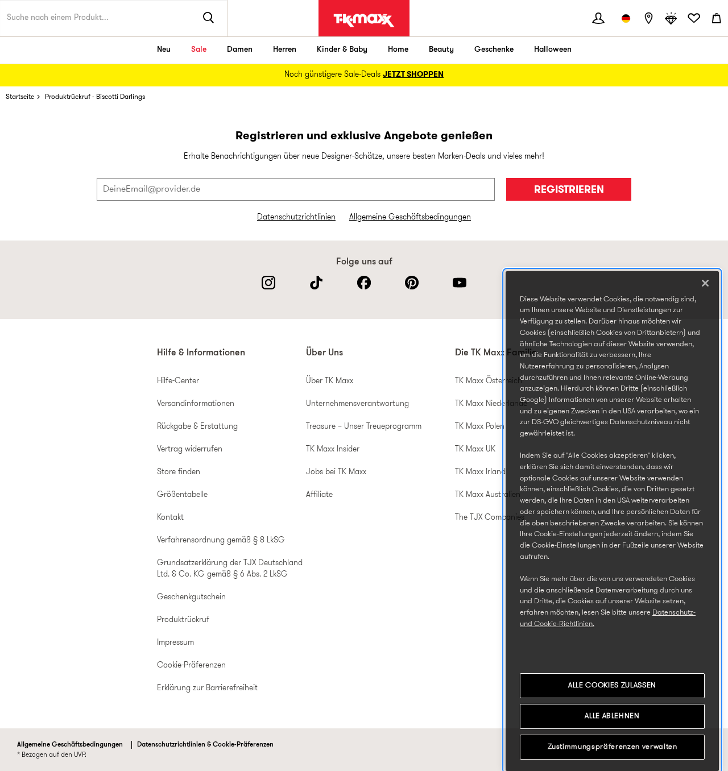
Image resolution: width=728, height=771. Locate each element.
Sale (198, 49)
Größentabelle (182, 495)
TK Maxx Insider (332, 449)
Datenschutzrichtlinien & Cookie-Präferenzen (205, 744)
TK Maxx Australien (487, 495)
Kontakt (170, 517)
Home (398, 49)
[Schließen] (705, 283)
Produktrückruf (183, 620)
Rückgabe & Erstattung (197, 426)
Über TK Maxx (329, 381)
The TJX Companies (489, 517)
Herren (284, 49)
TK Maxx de (364, 20)
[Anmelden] (598, 18)
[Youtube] (459, 282)
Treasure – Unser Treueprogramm (363, 426)
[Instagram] (268, 282)
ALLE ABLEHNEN (612, 716)
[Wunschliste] (693, 18)
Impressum (175, 643)
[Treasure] (671, 18)
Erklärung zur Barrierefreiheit (207, 688)
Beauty (441, 49)
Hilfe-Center (178, 381)
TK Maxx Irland (480, 472)
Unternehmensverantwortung (357, 404)
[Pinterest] (412, 282)
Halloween (553, 49)
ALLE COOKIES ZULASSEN (612, 685)
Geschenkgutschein (191, 597)
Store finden (178, 472)
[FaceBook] (364, 282)
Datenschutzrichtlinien (296, 217)
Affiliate (319, 495)
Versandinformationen (195, 404)
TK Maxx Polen (479, 426)
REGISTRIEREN (569, 190)
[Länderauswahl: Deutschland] (625, 18)
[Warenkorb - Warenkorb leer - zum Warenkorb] (716, 18)
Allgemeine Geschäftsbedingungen (410, 217)
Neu (164, 49)
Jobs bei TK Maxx (336, 472)
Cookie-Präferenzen (191, 665)
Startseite (20, 97)
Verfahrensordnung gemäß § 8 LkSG (221, 540)
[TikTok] (316, 282)
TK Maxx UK (475, 449)
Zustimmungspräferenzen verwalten (612, 747)
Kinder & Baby (342, 49)
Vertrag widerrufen (189, 449)
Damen (240, 49)
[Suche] (209, 18)
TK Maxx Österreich (488, 381)
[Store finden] (648, 18)
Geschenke (494, 49)
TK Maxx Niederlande (491, 404)
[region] (612, 521)
